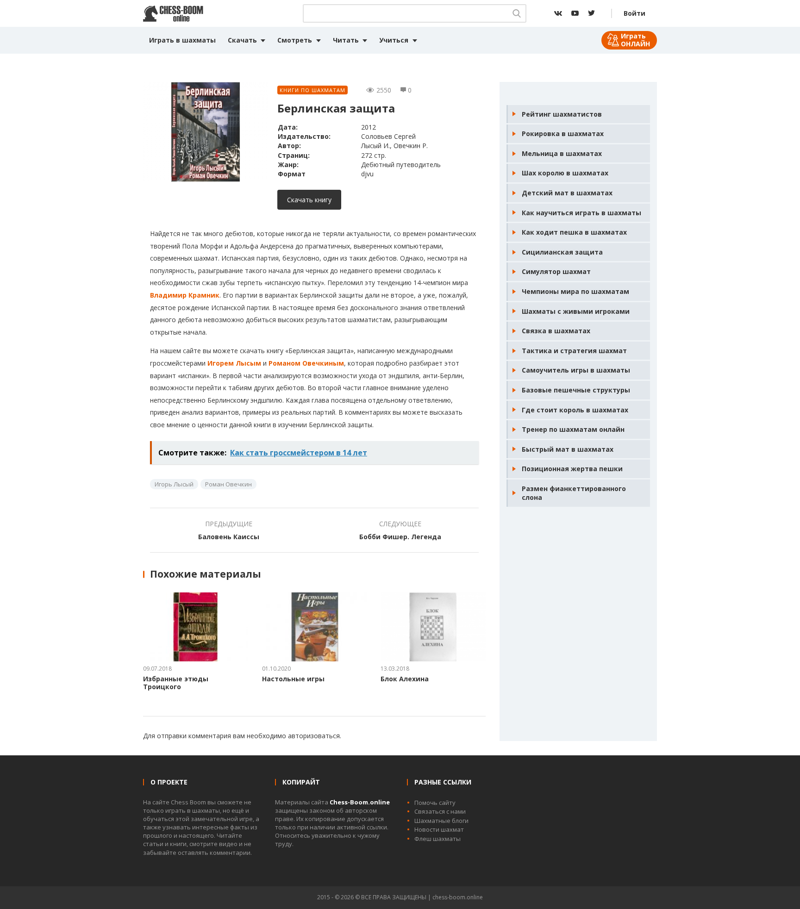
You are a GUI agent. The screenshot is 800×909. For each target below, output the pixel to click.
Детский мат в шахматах (567, 192)
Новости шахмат (439, 829)
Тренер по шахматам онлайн (573, 429)
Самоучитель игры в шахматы (576, 370)
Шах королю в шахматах (565, 172)
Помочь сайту (435, 802)
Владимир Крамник (184, 295)
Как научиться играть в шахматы (581, 212)
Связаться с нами (440, 811)
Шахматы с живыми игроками (576, 311)
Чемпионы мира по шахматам (575, 291)
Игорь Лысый (174, 484)
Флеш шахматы (437, 838)
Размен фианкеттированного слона (574, 493)
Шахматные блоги (441, 820)
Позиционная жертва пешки (572, 468)
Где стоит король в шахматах (575, 409)
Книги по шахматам (312, 90)
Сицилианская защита (562, 252)
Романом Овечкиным (306, 363)
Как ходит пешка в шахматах (574, 232)
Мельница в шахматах (562, 153)
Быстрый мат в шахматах (567, 449)
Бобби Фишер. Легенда (400, 536)
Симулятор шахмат (556, 271)
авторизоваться (314, 735)
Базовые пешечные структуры (576, 390)
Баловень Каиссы (228, 536)
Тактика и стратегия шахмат (574, 350)
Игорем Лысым (234, 363)
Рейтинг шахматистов (562, 114)
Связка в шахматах (556, 330)
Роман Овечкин (228, 484)
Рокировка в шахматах (563, 133)
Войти (634, 13)
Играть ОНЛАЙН (635, 39)
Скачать (242, 40)
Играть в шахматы (182, 40)
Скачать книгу (309, 199)
